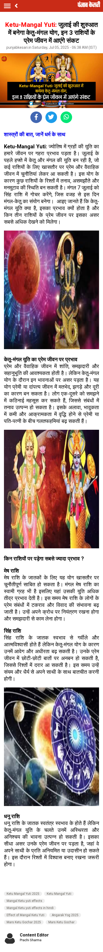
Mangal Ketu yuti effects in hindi (30, 908)
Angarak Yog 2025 (65, 915)
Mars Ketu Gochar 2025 (24, 922)
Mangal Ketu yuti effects (24, 901)
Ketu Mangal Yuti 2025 (23, 894)
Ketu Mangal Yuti (59, 894)
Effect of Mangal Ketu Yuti (25, 915)
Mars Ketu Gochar (61, 922)
